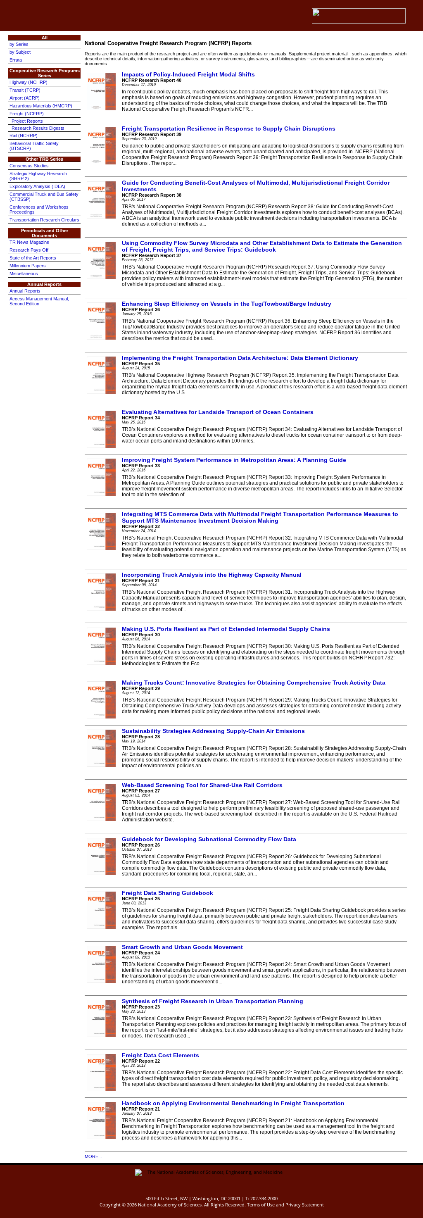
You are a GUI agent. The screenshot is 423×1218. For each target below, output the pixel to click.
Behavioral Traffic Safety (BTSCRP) (34, 146)
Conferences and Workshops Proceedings (39, 209)
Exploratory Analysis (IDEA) (37, 186)
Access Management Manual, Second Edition (39, 301)
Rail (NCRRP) (24, 135)
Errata (16, 59)
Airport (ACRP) (25, 97)
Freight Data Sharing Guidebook (167, 893)
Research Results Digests (38, 128)
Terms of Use (261, 1204)
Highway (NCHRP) (29, 82)
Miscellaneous (24, 273)
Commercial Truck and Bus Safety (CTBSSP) (44, 197)
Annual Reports (25, 290)
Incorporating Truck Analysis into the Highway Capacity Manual (212, 574)
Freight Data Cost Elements (160, 1055)
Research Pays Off (29, 249)
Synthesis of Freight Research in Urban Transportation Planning (212, 1001)
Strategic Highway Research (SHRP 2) (38, 176)
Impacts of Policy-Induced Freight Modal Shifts (188, 74)
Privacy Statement (304, 1204)
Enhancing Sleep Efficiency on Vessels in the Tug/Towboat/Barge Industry (226, 303)
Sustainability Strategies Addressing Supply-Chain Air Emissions (213, 731)
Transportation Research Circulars (44, 219)
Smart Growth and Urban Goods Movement (182, 947)
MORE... (93, 1156)
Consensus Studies (29, 165)
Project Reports (27, 121)
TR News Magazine (29, 242)
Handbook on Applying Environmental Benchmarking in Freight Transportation (233, 1103)
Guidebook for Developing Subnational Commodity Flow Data (209, 839)
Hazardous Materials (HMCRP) (41, 105)
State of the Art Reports (33, 257)
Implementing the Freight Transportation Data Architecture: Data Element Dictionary (240, 357)
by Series (19, 44)
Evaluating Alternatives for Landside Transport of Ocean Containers (218, 412)
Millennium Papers (28, 265)
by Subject (20, 52)
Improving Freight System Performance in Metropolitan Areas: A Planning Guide (234, 460)
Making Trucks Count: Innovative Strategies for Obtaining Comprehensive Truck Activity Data (253, 682)
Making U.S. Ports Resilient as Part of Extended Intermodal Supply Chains (226, 629)
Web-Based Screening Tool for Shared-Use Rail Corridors (202, 785)
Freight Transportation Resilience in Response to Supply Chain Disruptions (228, 128)
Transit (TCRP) (25, 90)
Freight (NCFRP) (27, 113)
